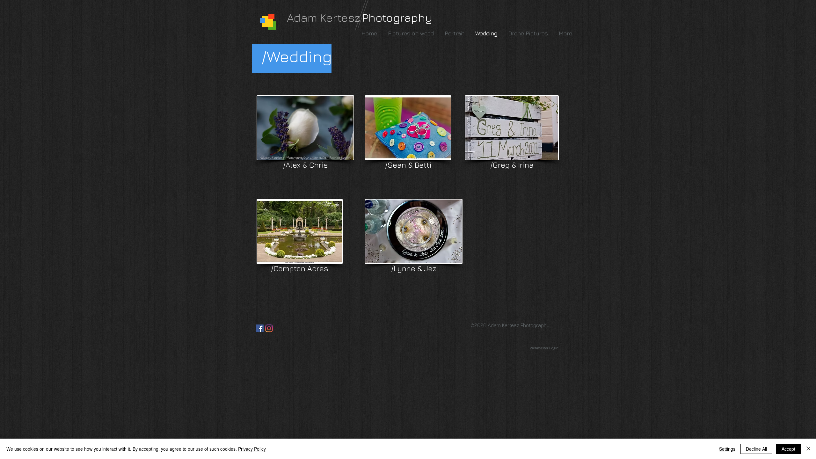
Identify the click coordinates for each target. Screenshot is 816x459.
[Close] (808, 449)
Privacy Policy (252, 449)
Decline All (756, 449)
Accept (788, 449)
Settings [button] (727, 449)
